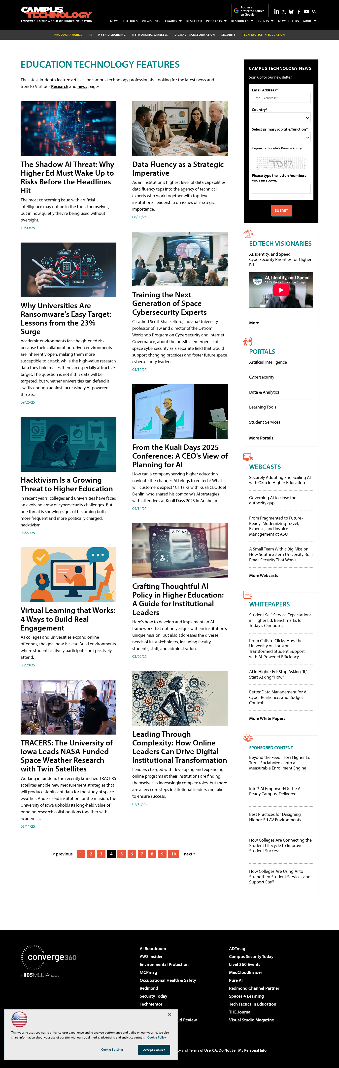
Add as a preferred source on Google (252, 10)
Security (228, 34)
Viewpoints (151, 21)
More (307, 21)
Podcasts (214, 21)
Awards (171, 21)
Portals (262, 351)
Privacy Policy (291, 148)
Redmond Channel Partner (254, 988)
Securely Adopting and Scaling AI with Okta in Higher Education (280, 480)
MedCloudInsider (245, 972)
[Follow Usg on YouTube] (306, 11)
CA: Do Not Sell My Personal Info (239, 1050)
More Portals (261, 438)
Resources (240, 21)
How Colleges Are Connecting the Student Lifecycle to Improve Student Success (280, 845)
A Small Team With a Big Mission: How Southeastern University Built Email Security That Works (281, 554)
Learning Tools (262, 407)
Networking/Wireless (150, 34)
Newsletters (288, 21)
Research (194, 21)
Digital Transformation (194, 34)
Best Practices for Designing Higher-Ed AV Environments (275, 817)
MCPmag (148, 972)
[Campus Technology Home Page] (57, 14)
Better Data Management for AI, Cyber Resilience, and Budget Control (278, 697)
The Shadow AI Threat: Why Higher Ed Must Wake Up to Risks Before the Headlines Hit (67, 177)
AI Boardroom (153, 948)
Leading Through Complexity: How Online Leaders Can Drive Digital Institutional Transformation (179, 747)
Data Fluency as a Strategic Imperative (178, 168)
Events (263, 21)
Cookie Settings (112, 1049)
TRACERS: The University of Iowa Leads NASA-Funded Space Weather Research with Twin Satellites (67, 756)
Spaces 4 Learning (246, 996)
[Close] (169, 1014)
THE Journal (240, 1012)
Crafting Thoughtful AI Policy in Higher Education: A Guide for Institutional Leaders (178, 599)
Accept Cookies (154, 1050)
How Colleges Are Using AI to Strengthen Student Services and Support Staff (279, 877)
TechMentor (151, 1004)
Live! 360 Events (244, 964)
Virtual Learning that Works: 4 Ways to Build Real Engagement (68, 618)
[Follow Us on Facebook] (299, 11)
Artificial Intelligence (268, 362)
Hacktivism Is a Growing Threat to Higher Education (67, 484)
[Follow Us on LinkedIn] (276, 11)
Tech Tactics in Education (252, 1004)
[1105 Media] (50, 1002)
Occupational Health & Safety (168, 980)
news (82, 86)
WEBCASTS (265, 466)
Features (130, 21)
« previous (63, 854)
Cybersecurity (261, 377)
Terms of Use (200, 1050)
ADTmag (237, 948)
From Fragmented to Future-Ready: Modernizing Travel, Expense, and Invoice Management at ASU (276, 526)
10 (173, 854)
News (114, 21)
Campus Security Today (251, 956)
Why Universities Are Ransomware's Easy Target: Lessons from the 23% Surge (66, 318)
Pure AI (236, 980)
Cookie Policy (156, 1037)
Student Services (264, 422)
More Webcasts (263, 575)
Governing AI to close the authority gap (272, 500)
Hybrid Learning (112, 34)
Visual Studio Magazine (251, 1020)
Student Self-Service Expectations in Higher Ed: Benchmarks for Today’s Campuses (280, 620)
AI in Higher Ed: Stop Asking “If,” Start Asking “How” (277, 674)
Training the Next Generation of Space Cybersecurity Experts (169, 303)
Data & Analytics (264, 392)
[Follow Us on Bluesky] (291, 11)
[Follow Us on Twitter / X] (284, 12)
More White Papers (267, 718)
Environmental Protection (164, 964)
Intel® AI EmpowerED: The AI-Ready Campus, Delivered (276, 791)
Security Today (153, 996)
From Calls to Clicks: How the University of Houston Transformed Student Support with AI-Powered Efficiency (277, 648)
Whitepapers (269, 604)
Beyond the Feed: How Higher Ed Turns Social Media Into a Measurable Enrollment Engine (279, 763)
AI (90, 34)
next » (189, 854)
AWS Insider (151, 956)
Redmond (149, 988)
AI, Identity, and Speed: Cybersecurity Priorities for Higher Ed (280, 259)
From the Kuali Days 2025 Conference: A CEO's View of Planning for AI (180, 455)
